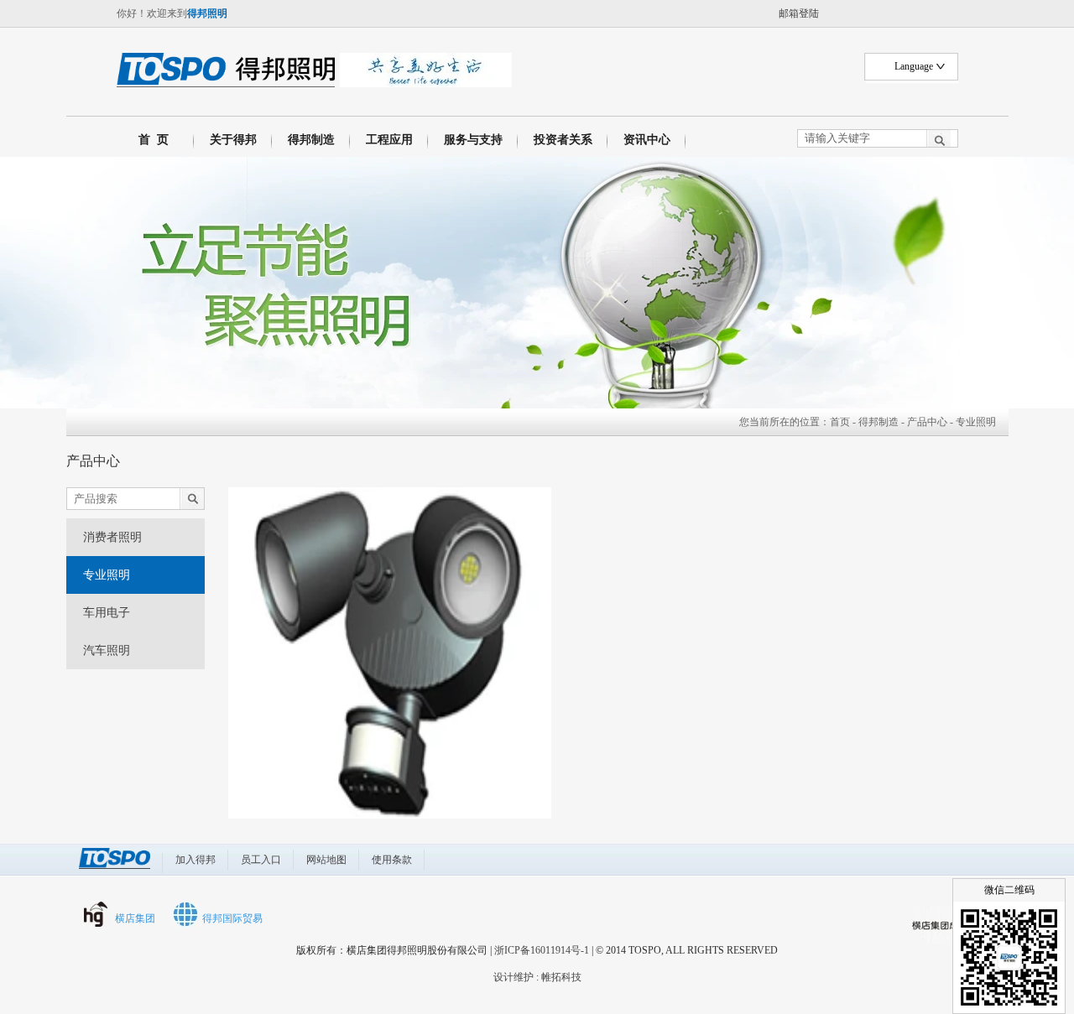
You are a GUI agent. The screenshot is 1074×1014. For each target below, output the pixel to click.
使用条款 (392, 860)
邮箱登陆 (799, 13)
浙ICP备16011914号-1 (541, 950)
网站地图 (326, 860)
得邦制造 (311, 139)
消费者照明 (112, 537)
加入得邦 (195, 860)
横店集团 (135, 918)
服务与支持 (473, 139)
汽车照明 (106, 650)
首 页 (150, 139)
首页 (840, 422)
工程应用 (389, 139)
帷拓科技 (561, 977)
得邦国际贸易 (232, 918)
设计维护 (513, 977)
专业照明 (106, 575)
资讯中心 (646, 139)
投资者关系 (563, 139)
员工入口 (261, 860)
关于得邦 (233, 139)
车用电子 (106, 612)
